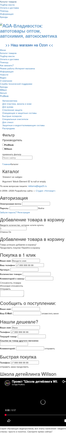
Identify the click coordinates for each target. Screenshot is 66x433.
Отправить (5, 288)
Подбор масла (7, 4)
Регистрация (23, 212)
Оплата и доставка (9, 7)
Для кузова (7, 106)
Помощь (4, 10)
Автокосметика (9, 100)
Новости (4, 74)
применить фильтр (11, 154)
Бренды (4, 16)
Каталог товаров (8, 1)
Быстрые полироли (12, 116)
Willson (3, 89)
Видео (3, 77)
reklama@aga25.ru (37, 186)
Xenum (3, 92)
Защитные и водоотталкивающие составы (23, 125)
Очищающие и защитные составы (19, 112)
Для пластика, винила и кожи (16, 103)
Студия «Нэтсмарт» (46, 190)
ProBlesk (4, 96)
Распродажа (8, 128)
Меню (3, 49)
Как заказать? (7, 65)
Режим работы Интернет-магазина (17, 68)
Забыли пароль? (8, 212)
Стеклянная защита (12, 109)
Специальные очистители (15, 119)
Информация (7, 13)
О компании (6, 80)
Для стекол (7, 122)
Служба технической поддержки (16, 83)
